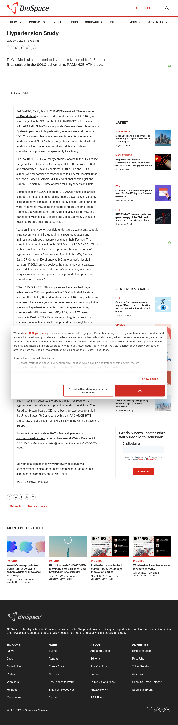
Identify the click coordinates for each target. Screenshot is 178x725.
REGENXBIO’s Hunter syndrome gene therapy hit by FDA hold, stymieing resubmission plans (133, 217)
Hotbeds (116, 22)
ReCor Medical (26, 116)
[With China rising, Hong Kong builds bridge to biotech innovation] (163, 403)
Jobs (74, 22)
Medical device (37, 506)
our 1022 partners (34, 333)
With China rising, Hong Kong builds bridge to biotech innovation (131, 403)
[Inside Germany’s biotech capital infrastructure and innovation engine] (110, 546)
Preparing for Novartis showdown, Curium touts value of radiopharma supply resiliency (133, 162)
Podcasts (37, 22)
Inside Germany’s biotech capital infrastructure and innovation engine (106, 568)
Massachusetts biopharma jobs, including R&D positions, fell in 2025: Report (133, 138)
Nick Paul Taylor (123, 169)
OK (140, 390)
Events (57, 22)
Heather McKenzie (124, 200)
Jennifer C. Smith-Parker (18, 582)
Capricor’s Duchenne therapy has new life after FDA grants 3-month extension (134, 193)
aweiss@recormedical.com (62, 443)
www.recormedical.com (30, 438)
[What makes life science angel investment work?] (152, 546)
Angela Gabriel (122, 145)
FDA (117, 186)
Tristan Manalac (123, 315)
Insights (12, 561)
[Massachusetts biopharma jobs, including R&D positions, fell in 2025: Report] (163, 138)
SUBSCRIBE (142, 8)
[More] (20, 22)
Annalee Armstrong (124, 410)
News (14, 22)
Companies (93, 22)
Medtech (15, 506)
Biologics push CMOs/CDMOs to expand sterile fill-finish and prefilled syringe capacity (67, 568)
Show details (150, 378)
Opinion (120, 325)
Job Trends (122, 131)
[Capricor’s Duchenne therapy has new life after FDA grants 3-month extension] (163, 193)
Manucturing (123, 155)
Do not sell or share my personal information (88, 390)
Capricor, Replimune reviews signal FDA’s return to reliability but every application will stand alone (132, 306)
